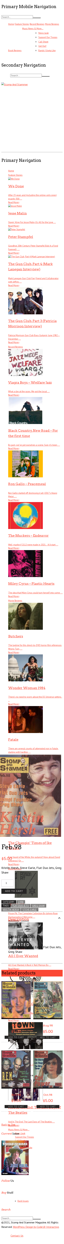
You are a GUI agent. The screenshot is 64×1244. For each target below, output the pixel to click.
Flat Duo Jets (21, 905)
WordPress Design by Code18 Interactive (36, 1227)
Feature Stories (22, 24)
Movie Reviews (52, 24)
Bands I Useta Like (47, 50)
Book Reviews (15, 50)
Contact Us (17, 1235)
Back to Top (8, 1124)
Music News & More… (32, 28)
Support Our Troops (47, 37)
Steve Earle (30, 909)
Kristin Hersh (11, 909)
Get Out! (42, 46)
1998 (20, 901)
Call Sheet (43, 41)
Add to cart (14, 891)
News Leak (43, 33)
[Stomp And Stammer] (14, 84)
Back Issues (23, 1201)
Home (11, 24)
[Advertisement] (32, 119)
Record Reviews (37, 24)
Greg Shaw (38, 905)
